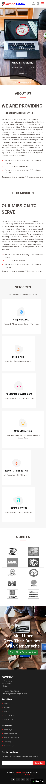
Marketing (7, 742)
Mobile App (18, 357)
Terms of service (9, 715)
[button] (2, 42)
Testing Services (18, 507)
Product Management (11, 738)
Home (6, 703)
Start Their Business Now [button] (23, 652)
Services (6, 711)
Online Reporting (23, 431)
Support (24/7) (21, 319)
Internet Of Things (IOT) (16, 470)
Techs (20, 772)
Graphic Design (9, 746)
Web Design (8, 729)
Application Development (19, 394)
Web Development (10, 734)
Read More (23, 73)
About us (7, 707)
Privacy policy (8, 719)
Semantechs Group (27, 775)
